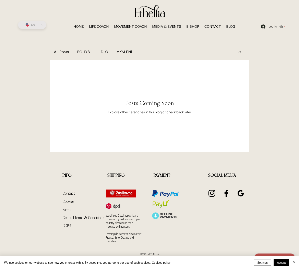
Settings (262, 262)
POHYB (83, 52)
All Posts (61, 52)
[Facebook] (226, 193)
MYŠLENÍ (124, 52)
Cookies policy (161, 262)
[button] (283, 26)
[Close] (294, 262)
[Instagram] (211, 193)
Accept (281, 262)
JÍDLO (103, 52)
